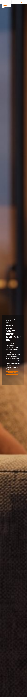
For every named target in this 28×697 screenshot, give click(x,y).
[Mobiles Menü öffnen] (25, 2)
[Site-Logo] (7, 4)
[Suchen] (22, 2)
